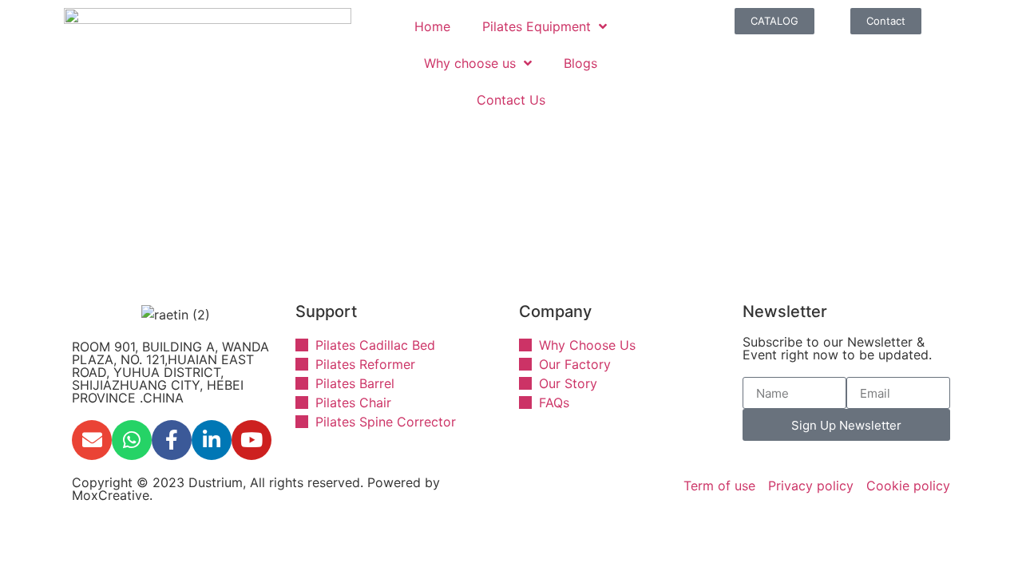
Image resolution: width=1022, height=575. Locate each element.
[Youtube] (251, 440)
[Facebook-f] (172, 440)
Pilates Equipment (536, 26)
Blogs (580, 63)
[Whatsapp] (132, 440)
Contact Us (511, 100)
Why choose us (470, 63)
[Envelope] (92, 440)
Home (432, 26)
